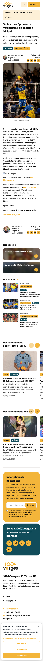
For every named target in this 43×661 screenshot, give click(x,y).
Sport (9, 17)
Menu (35, 4)
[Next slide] (37, 345)
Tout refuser (21, 644)
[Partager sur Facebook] (31, 60)
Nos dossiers (9, 244)
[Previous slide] (31, 345)
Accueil (8, 12)
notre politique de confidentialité (20, 515)
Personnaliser (21, 655)
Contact (6, 597)
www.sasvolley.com (11, 215)
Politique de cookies (10, 638)
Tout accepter (21, 650)
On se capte (8, 601)
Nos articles (9, 279)
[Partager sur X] (38, 60)
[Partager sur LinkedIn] (35, 60)
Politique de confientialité (27, 638)
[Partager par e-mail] (28, 60)
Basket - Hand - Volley (23, 12)
